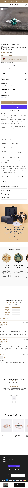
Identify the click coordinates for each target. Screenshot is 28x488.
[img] (3, 322)
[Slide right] (17, 37)
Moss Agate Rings (17, 436)
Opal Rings (5, 435)
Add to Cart (19, 485)
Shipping (3, 62)
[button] (1, 4)
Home (2, 41)
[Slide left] (10, 37)
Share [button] (4, 181)
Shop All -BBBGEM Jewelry (11, 41)
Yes (5, 97)
